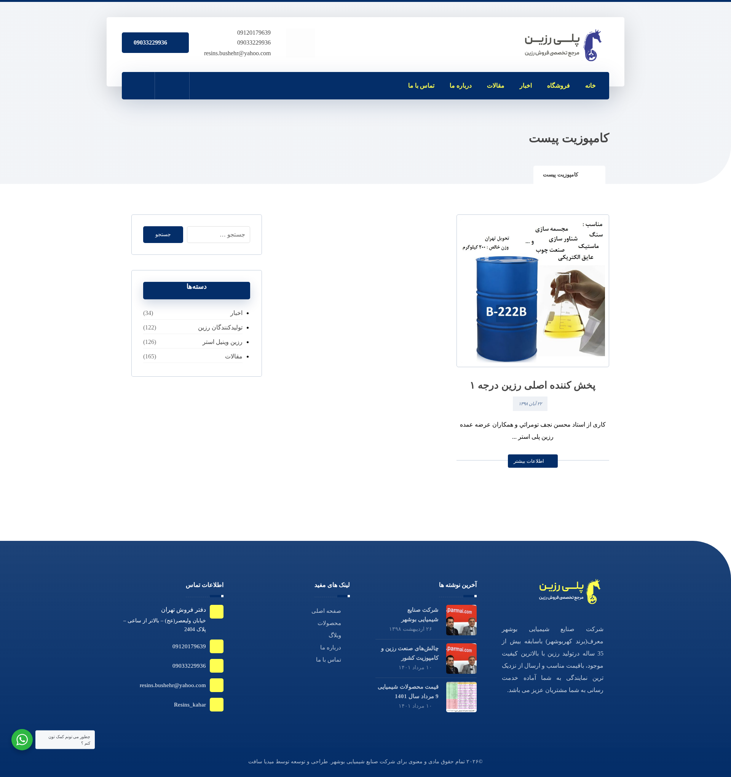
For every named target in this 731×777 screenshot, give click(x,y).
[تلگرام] (205, 85)
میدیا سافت (261, 761)
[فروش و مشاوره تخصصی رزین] (564, 45)
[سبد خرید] (172, 85)
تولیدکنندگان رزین (220, 327)
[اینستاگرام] (222, 85)
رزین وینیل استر (222, 342)
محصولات (329, 623)
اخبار (236, 313)
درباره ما (330, 647)
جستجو (163, 234)
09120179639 (254, 32)
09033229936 (254, 42)
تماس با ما (328, 660)
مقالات (233, 356)
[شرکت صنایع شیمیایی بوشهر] (461, 620)
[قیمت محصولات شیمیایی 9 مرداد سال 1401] (461, 697)
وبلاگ (335, 635)
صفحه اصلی (326, 611)
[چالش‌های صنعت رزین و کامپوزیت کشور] (461, 658)
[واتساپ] (239, 85)
